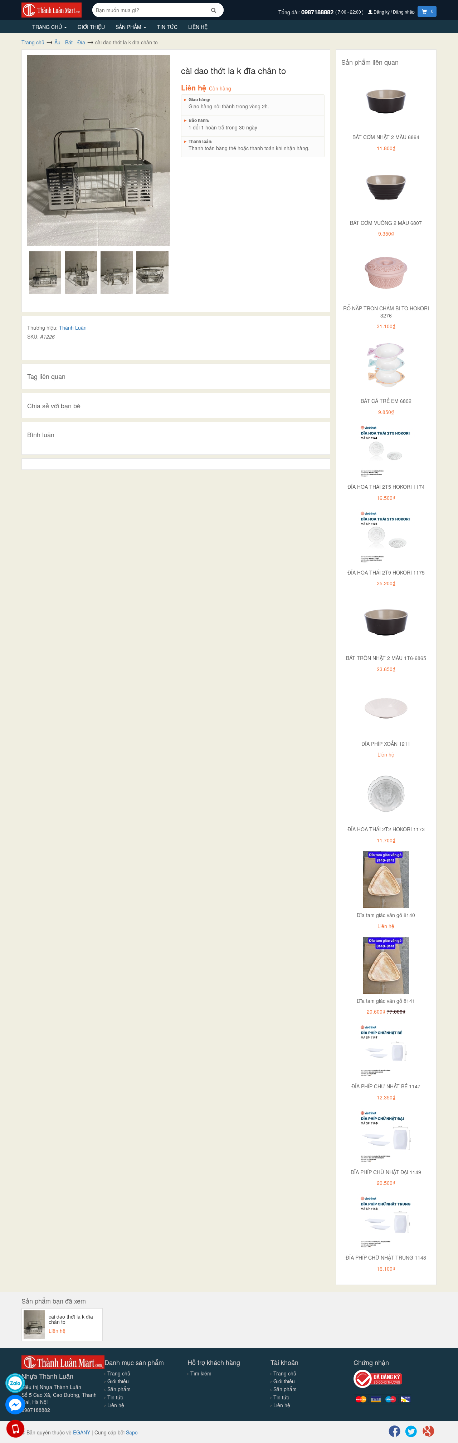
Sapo (132, 1432)
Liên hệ (198, 26)
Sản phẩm (129, 26)
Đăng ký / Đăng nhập (394, 12)
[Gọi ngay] (15, 1429)
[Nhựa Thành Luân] (51, 9)
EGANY (81, 1432)
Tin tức (167, 26)
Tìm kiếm (200, 1373)
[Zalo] (15, 1383)
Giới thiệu (91, 26)
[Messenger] (15, 1404)
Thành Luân (73, 327)
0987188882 (318, 12)
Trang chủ (47, 26)
